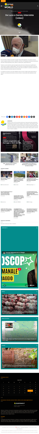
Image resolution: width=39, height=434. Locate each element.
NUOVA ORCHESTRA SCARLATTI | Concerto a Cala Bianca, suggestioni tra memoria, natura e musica (19, 180)
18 (8, 390)
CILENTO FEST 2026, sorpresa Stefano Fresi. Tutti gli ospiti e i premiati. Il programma (6, 209)
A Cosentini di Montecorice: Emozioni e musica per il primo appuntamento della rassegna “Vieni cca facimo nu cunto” (32, 193)
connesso (6, 223)
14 (24, 388)
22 (30, 390)
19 (14, 390)
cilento (15, 11)
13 (19, 388)
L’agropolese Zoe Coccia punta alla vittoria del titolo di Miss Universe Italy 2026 (32, 179)
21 (24, 390)
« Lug (1, 397)
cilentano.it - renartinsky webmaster (22, 427)
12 (14, 388)
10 (3, 388)
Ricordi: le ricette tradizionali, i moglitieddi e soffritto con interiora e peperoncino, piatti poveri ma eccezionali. (18, 312)
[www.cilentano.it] (9, 6)
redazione (19, 28)
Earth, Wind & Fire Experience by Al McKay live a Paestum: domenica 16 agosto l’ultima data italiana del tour (32, 210)
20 (19, 390)
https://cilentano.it (19, 428)
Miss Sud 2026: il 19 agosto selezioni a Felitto (6, 179)
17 (3, 390)
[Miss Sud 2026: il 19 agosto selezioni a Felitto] (6, 174)
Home (13, 11)
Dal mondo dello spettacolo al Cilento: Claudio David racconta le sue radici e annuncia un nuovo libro (6, 193)
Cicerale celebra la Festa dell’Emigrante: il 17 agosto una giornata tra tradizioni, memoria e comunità (19, 197)
